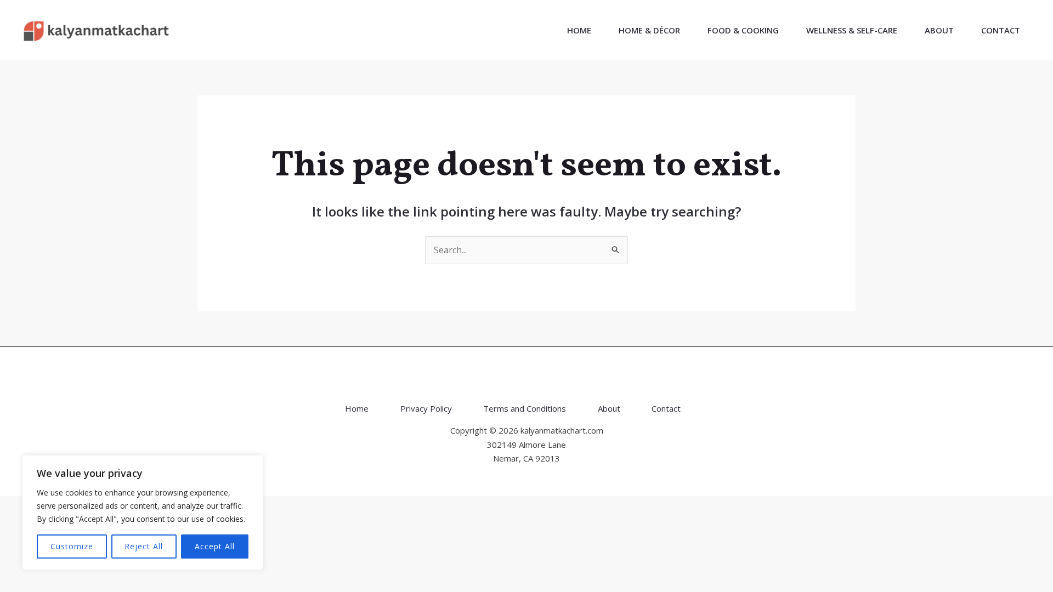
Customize (71, 546)
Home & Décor (649, 30)
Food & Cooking (743, 30)
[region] (142, 512)
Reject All (143, 546)
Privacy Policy (426, 408)
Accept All (215, 546)
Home (579, 30)
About (939, 30)
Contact (1000, 30)
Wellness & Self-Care (851, 30)
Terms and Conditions (524, 408)
